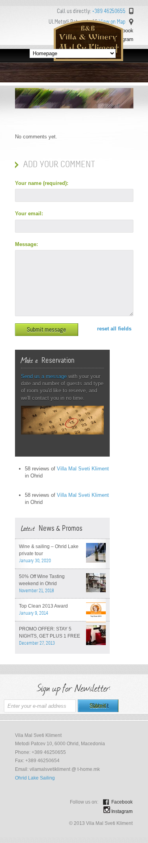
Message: (26, 244)
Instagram (122, 811)
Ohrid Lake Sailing (35, 778)
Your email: (29, 213)
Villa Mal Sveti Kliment (83, 469)
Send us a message (44, 376)
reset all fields (114, 329)
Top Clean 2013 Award (43, 606)
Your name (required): (41, 183)
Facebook (122, 802)
